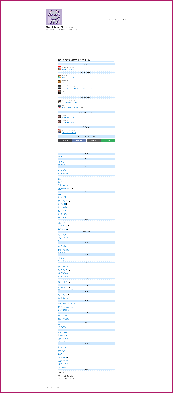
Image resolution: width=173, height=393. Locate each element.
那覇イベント (60, 317)
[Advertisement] (86, 47)
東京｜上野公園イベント (63, 199)
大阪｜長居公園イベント (63, 275)
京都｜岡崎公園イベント (63, 258)
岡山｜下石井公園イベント (63, 287)
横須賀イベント (61, 228)
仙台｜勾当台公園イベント (63, 171)
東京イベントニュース (62, 334)
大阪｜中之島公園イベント (63, 270)
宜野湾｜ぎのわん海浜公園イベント (65, 319)
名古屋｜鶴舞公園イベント (63, 252)
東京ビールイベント (62, 347)
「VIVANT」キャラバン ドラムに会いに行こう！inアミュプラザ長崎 (78, 88)
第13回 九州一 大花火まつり (69, 117)
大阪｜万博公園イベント (63, 266)
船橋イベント (60, 189)
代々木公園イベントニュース (64, 336)
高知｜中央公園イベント (63, 298)
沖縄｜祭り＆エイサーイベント (64, 315)
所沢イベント (60, 182)
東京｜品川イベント (62, 216)
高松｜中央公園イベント (63, 294)
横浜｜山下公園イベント (63, 225)
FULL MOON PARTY (62, 327)
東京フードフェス (61, 346)
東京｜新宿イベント (62, 204)
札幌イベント (60, 161)
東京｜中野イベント (62, 206)
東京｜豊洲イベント (62, 213)
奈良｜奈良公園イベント (63, 260)
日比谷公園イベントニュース (64, 338)
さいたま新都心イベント (63, 185)
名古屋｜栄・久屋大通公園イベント (65, 250)
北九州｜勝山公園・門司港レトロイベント (66, 303)
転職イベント (60, 361)
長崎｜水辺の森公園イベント (64, 309)
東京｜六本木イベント (62, 211)
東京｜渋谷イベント (62, 210)
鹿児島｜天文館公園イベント (64, 310)
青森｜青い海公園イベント (63, 169)
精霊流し (64, 82)
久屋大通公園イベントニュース (64, 339)
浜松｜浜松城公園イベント (63, 246)
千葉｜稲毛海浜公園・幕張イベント (65, 188)
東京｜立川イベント (62, 217)
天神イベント (60, 306)
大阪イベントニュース (62, 341)
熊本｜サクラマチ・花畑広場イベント (65, 307)
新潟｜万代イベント (62, 234)
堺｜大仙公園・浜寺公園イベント (64, 276)
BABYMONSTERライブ (63, 367)
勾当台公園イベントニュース (64, 332)
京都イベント (60, 257)
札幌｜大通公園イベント (63, 162)
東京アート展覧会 (61, 351)
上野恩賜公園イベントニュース (64, 335)
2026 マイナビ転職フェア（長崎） (70, 107)
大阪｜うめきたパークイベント (64, 267)
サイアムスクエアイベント (63, 326)
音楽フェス (60, 356)
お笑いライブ (60, 358)
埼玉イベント (60, 181)
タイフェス (60, 354)
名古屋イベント (61, 248)
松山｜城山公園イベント (63, 297)
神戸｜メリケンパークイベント (64, 281)
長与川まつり (65, 93)
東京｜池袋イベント (62, 203)
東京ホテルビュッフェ (62, 350)
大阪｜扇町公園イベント (63, 269)
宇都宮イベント (61, 178)
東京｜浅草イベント (62, 197)
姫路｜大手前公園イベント (63, 282)
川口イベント (60, 186)
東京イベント (60, 194)
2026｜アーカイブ (122, 19)
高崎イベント (60, 179)
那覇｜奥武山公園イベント (63, 318)
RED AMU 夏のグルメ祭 (68, 69)
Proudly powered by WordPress (66, 387)
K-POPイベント (61, 364)
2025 (114, 19)
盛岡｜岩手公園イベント (63, 170)
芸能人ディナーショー (62, 357)
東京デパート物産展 (62, 349)
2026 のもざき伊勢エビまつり (69, 102)
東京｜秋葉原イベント (62, 200)
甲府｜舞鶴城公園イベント (63, 235)
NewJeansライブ (61, 366)
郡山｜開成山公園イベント (63, 173)
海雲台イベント (61, 324)
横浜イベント (60, 223)
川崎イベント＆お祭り (62, 222)
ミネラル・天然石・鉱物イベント (64, 360)
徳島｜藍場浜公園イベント (63, 295)
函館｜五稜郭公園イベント (63, 164)
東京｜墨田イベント (62, 196)
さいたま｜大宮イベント (63, 184)
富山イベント (60, 238)
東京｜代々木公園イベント (63, 207)
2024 (110, 19)
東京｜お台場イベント (62, 214)
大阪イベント (60, 265)
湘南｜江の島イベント (62, 229)
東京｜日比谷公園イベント (63, 201)
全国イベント (60, 156)
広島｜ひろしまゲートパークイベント (65, 289)
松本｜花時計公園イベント (63, 237)
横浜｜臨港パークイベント (63, 226)
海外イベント (60, 353)
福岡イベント (60, 304)
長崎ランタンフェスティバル (69, 132)
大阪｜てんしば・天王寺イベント (64, 273)
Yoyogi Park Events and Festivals (64, 208)
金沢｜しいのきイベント (63, 240)
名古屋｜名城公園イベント (63, 249)
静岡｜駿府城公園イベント (63, 245)
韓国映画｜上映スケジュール (64, 363)
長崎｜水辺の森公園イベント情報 (60, 27)
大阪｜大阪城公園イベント (63, 272)
